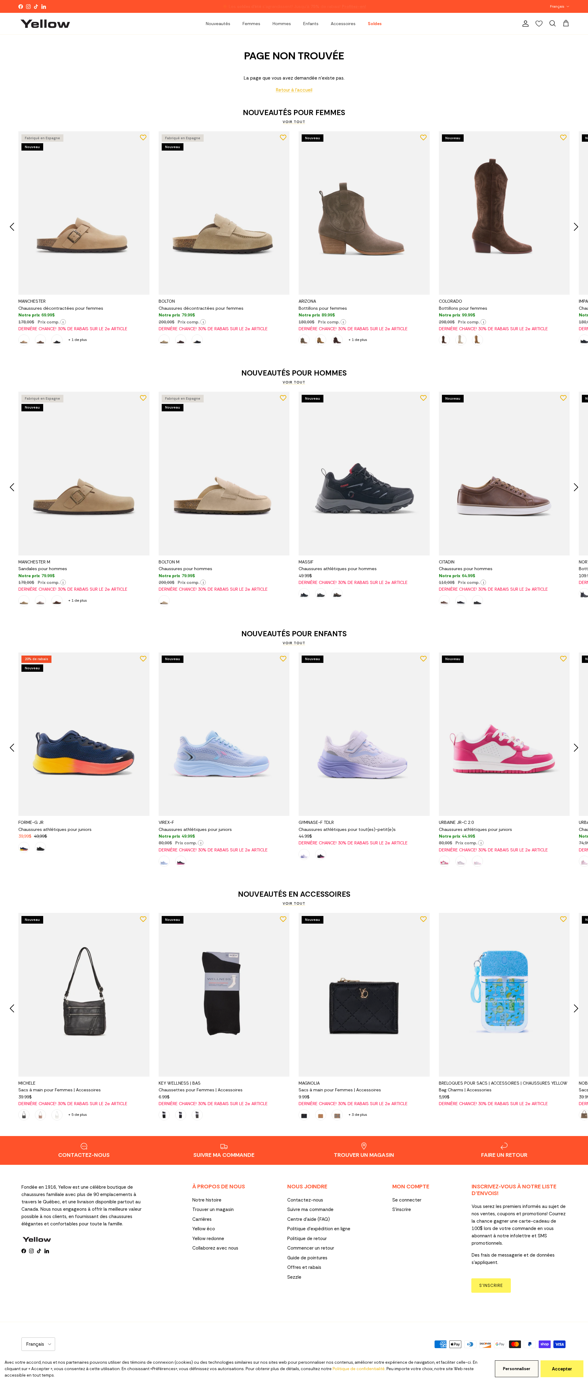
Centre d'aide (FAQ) (308, 1219)
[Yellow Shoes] (45, 23)
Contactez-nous (305, 1200)
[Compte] (524, 23)
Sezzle (294, 1277)
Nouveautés (218, 23)
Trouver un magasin (213, 1209)
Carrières (202, 1219)
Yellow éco (203, 1229)
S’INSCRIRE (491, 1285)
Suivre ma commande (310, 1209)
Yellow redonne (208, 1238)
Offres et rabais (304, 1267)
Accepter (562, 1369)
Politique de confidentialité (359, 1368)
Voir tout (294, 122)
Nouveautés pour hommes (294, 373)
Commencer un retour (310, 1248)
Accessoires (343, 23)
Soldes (375, 23)
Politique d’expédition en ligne (318, 1229)
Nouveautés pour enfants (294, 633)
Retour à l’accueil (294, 90)
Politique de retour (307, 1238)
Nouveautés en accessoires (294, 894)
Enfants (310, 23)
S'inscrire (401, 1209)
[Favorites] (539, 24)
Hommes (282, 23)
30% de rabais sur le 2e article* (241, 6)
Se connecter (406, 1200)
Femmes (251, 23)
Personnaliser (516, 1368)
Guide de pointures (307, 1258)
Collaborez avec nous (215, 1248)
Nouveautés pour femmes (294, 112)
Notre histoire (206, 1200)
